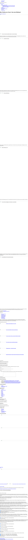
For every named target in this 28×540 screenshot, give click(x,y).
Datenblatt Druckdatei (3, 411)
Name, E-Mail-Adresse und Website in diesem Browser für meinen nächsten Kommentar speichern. (11, 371)
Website (1, 370)
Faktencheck (4, 311)
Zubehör (2, 385)
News (2, 392)
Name (1, 367)
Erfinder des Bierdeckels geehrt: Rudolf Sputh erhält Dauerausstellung (13, 382)
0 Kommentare (4, 310)
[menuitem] (14, 1)
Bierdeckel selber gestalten (4, 386)
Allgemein (2, 389)
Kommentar (1, 376)
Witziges (2, 396)
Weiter (2, 467)
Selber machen (3, 394)
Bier (1, 390)
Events (2, 391)
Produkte (2, 393)
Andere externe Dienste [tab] (2, 518)
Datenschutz (2, 409)
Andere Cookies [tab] (2, 531)
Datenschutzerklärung (2, 538)
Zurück (1, 467)
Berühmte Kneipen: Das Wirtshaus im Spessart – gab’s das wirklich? (11, 380)
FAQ (1, 410)
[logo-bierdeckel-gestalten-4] (2, 3)
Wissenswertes (7, 311)
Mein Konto (2, 1)
